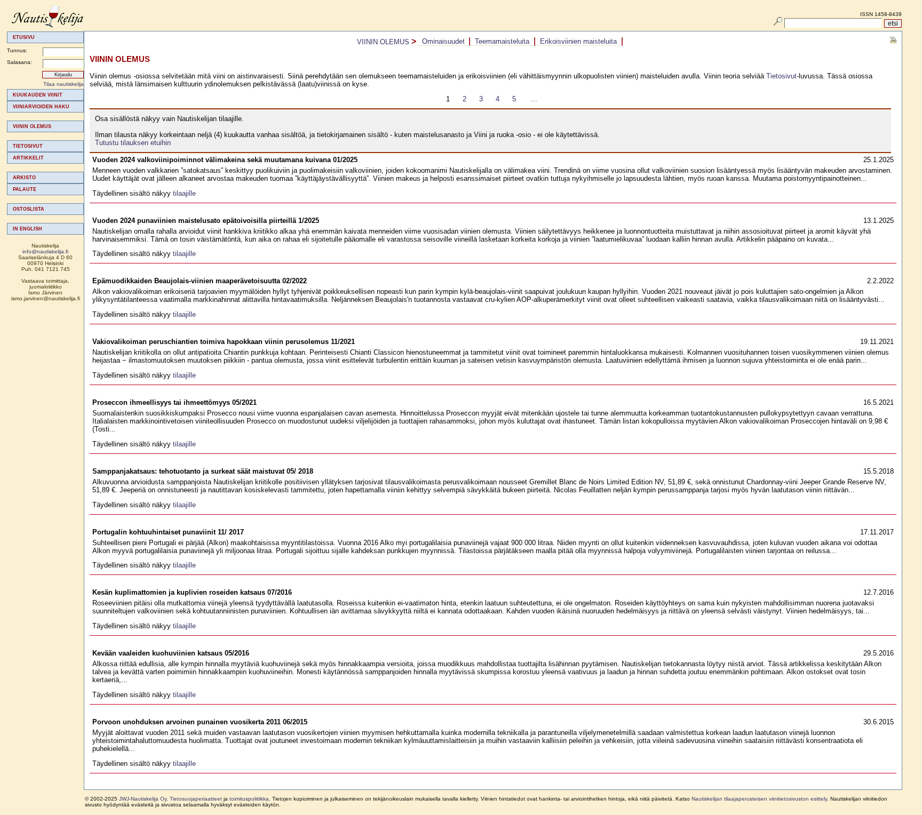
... (534, 99)
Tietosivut (28, 146)
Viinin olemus (32, 126)
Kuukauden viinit (37, 95)
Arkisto (24, 177)
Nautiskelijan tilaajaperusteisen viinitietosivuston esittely (759, 799)
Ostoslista (28, 209)
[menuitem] (45, 95)
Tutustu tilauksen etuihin (133, 143)
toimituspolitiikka (249, 799)
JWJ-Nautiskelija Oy (142, 799)
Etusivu (24, 37)
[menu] (45, 162)
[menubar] (520, 41)
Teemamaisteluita (502, 41)
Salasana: (19, 62)
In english (27, 228)
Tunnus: (17, 50)
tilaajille (184, 193)
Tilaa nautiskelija (63, 84)
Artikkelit (28, 158)
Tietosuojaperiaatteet (196, 799)
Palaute (24, 189)
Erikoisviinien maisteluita (578, 41)
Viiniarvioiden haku (41, 106)
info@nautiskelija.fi (45, 251)
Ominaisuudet (443, 41)
